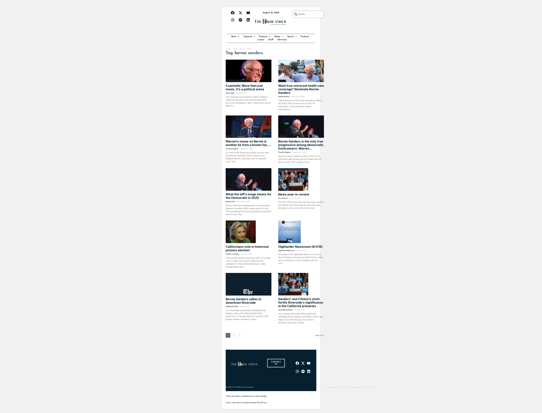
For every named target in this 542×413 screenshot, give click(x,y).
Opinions (247, 37)
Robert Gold (230, 202)
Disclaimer (331, 387)
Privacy (342, 387)
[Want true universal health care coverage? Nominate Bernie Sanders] (301, 71)
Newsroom (282, 242)
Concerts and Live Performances (238, 81)
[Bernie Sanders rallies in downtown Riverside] (248, 284)
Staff (270, 40)
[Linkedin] (248, 19)
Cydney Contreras (232, 254)
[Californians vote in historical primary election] (248, 231)
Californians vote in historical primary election (247, 248)
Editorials (282, 294)
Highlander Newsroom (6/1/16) (300, 246)
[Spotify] (240, 19)
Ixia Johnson (283, 198)
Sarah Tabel (230, 93)
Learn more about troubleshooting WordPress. (246, 402)
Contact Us (369, 387)
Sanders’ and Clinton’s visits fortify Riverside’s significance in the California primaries (300, 302)
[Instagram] (232, 19)
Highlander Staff (232, 306)
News (233, 37)
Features (263, 37)
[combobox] (308, 14)
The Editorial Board (285, 310)
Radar (277, 37)
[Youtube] (248, 12)
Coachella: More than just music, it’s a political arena (245, 87)
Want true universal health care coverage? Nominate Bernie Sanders (301, 89)
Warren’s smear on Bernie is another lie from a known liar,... (248, 143)
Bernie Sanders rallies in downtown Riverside (243, 300)
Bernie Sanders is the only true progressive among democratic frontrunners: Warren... (301, 145)
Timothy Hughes (232, 149)
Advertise (282, 40)
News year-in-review (293, 194)
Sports (290, 37)
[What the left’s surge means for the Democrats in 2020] (248, 179)
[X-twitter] (240, 12)
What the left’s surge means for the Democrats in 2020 (248, 196)
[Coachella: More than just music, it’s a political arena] (248, 71)
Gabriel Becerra (283, 97)
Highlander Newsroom (286, 250)
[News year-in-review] (301, 179)
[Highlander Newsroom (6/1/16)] (301, 231)
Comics (260, 40)
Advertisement (354, 387)
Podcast (305, 37)
